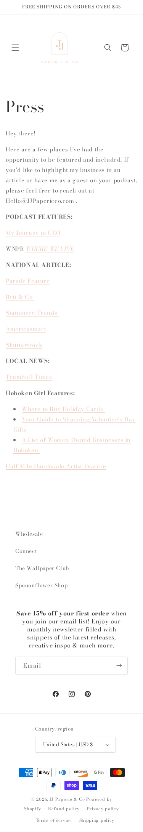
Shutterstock (24, 345)
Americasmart (26, 328)
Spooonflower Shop (41, 585)
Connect (26, 551)
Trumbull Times (29, 377)
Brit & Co (20, 296)
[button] (15, 47)
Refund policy (64, 809)
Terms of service (54, 820)
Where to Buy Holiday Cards (63, 409)
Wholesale (29, 534)
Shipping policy (97, 820)
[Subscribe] (119, 666)
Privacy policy (103, 809)
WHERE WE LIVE (50, 248)
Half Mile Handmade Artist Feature (56, 466)
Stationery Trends (32, 312)
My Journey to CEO (33, 232)
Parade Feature (28, 280)
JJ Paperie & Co (67, 799)
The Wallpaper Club (42, 568)
